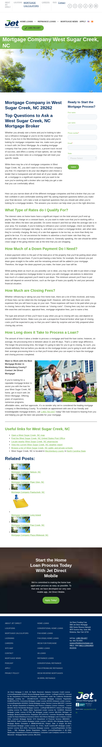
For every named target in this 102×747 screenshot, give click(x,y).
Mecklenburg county (54, 451)
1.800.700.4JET (48, 412)
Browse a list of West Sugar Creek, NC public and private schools (42, 448)
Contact (61, 3)
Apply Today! (51, 600)
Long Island (87, 709)
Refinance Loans (47, 21)
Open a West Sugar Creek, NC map (28, 435)
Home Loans (26, 21)
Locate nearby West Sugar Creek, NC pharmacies (34, 441)
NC (76, 712)
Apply (83, 21)
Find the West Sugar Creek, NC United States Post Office (38, 438)
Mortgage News (69, 21)
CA (95, 709)
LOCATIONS (18, 2)
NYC (92, 709)
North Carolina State (76, 451)
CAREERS (46, 2)
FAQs (55, 2)
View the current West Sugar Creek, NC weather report (37, 445)
